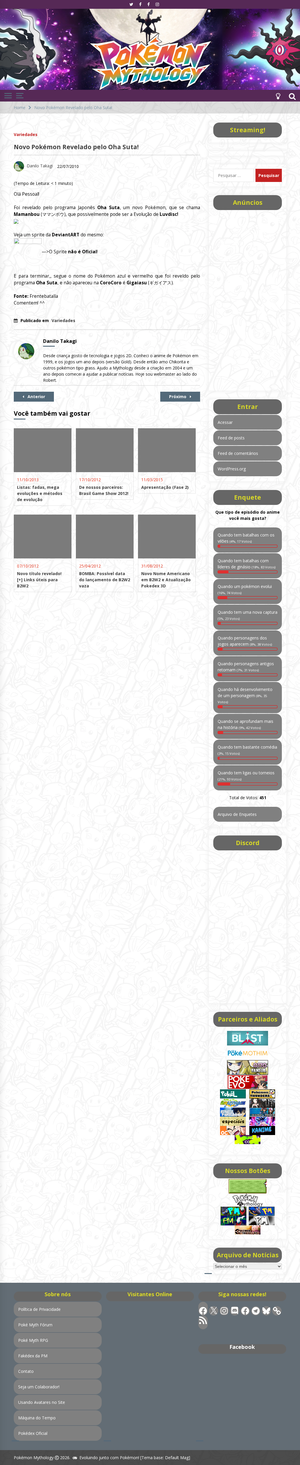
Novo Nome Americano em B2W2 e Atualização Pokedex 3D (166, 580)
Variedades (26, 134)
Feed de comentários (238, 453)
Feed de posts (231, 438)
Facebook (242, 1346)
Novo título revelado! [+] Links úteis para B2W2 (39, 580)
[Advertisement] (247, 298)
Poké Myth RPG (33, 1340)
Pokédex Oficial (32, 1433)
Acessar (225, 422)
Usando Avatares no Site (41, 1402)
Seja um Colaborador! (38, 1387)
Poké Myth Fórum (35, 1325)
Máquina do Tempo (37, 1418)
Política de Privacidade (39, 1309)
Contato (26, 1371)
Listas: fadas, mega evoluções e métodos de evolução (39, 493)
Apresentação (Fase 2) (165, 487)
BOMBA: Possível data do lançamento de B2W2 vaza (104, 580)
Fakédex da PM (32, 1356)
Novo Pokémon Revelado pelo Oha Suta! (76, 147)
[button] (278, 96)
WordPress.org (232, 469)
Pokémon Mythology (34, 1457)
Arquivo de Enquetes (237, 814)
